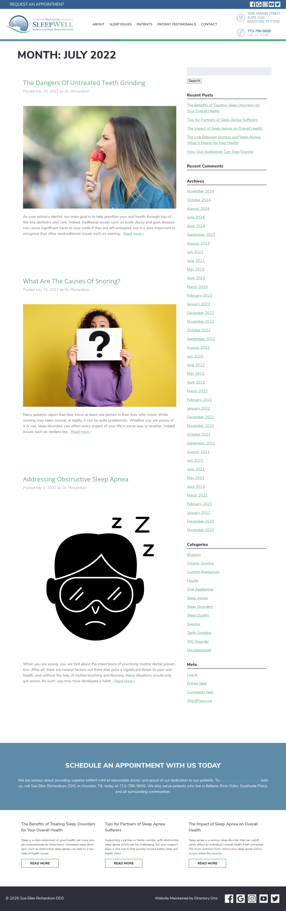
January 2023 (198, 304)
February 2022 (199, 400)
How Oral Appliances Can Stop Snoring (220, 152)
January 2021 (198, 513)
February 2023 (199, 296)
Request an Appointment (37, 5)
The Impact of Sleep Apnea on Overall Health (224, 129)
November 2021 (200, 426)
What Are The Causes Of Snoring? (71, 281)
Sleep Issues (121, 24)
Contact (209, 24)
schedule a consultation (240, 780)
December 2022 (200, 313)
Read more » (133, 234)
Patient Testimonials (176, 24)
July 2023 (195, 252)
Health (192, 581)
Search (194, 81)
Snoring (193, 624)
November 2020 (200, 530)
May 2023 (195, 270)
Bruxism (194, 555)
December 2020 (200, 522)
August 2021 (198, 452)
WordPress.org (199, 701)
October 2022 (199, 330)
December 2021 (200, 417)
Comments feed (200, 692)
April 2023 (196, 278)
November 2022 (200, 322)
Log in (192, 675)
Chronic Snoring (200, 564)
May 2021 (195, 478)
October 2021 (199, 435)
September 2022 (201, 339)
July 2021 (195, 461)
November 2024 (200, 191)
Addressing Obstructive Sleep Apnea (76, 479)
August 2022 (198, 348)
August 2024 (198, 209)
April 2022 (196, 383)
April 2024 (196, 226)
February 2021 (199, 504)
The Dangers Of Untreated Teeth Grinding (84, 82)
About (98, 24)
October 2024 (199, 200)
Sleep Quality (198, 616)
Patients (144, 24)
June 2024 (196, 218)
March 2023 (197, 287)
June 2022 (196, 365)
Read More (40, 863)
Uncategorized (199, 650)
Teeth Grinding (199, 633)
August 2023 (198, 244)
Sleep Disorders (200, 607)
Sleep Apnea (197, 598)
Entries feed (196, 684)
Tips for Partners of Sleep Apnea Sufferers (222, 120)
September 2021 (201, 444)
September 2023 (201, 235)
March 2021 (197, 496)
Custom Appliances (203, 572)
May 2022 (195, 374)
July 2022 (195, 357)
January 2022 (198, 409)
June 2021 (196, 470)
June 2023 (196, 261)
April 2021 (196, 487)
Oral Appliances (200, 590)
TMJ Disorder (198, 642)
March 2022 (197, 391)
